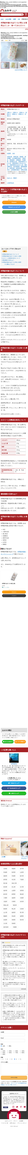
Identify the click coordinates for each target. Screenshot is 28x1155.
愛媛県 (5, 916)
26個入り (14, 114)
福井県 (5, 890)
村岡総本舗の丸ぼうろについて (10, 254)
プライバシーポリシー (22, 1123)
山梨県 (13, 890)
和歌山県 (5, 905)
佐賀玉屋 (12, 168)
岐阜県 (5, 894)
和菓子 (15, 178)
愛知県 (22, 894)
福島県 (5, 876)
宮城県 (5, 872)
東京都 (5, 883)
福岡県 (22, 916)
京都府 (22, 898)
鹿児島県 (5, 927)
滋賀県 (13, 898)
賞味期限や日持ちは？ (8, 260)
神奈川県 (14, 883)
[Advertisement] (14, 86)
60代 (10, 1052)
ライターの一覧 (4, 1123)
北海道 (5, 868)
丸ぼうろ (9, 178)
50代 (4, 1052)
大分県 (5, 923)
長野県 (22, 890)
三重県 (5, 898)
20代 (10, 1051)
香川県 (22, 912)
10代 (4, 1051)
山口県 (5, 912)
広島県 (22, 908)
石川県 (22, 887)
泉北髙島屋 (16, 166)
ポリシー (15, 1120)
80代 (23, 1052)
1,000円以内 (10, 183)
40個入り (21, 114)
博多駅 (21, 156)
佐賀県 (9, 153)
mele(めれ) (14, 763)
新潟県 (5, 887)
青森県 (13, 868)
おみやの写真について (21, 69)
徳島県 (13, 912)
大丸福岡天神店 (16, 158)
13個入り (21, 112)
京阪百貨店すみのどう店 (16, 165)
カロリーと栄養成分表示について (11, 258)
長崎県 (13, 919)
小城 (13, 153)
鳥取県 (15, 905)
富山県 (13, 887)
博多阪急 (12, 160)
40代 (23, 1051)
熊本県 (22, 919)
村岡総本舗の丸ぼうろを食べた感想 (11, 256)
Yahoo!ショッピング (14, 207)
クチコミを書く (4, 1062)
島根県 (5, 908)
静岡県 (13, 894)
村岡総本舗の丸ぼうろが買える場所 (11, 262)
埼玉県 (13, 879)
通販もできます (10, 264)
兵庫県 (13, 901)
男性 (10, 1046)
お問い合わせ (12, 1123)
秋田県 (13, 872)
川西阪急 (18, 160)
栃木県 (22, 876)
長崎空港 (15, 156)
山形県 (22, 872)
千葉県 (22, 879)
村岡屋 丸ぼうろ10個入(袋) (8, 583)
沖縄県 (15, 927)
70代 (16, 1052)
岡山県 (13, 908)
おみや (6, 10)
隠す (5, 251)
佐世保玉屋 (19, 168)
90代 (4, 1054)
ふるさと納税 (14, 212)
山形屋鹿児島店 (15, 169)
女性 (4, 1046)
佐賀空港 (9, 156)
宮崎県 (13, 923)
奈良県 (22, 901)
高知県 (13, 916)
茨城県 (13, 876)
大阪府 (5, 901)
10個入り (15, 112)
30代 (16, 1051)
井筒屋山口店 (13, 161)
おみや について (8, 1120)
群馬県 (5, 879)
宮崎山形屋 (24, 169)
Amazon (14, 202)
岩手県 (22, 868)
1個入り (9, 112)
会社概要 (21, 1120)
